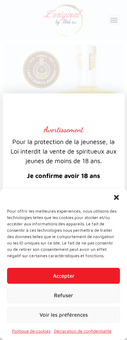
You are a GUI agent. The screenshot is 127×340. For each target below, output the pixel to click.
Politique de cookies (31, 331)
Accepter (63, 276)
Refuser (63, 295)
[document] (63, 170)
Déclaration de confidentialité (82, 331)
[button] (116, 197)
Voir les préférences (64, 315)
